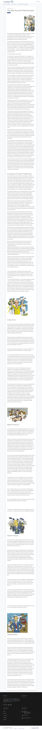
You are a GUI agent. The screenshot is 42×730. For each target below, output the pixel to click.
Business (9, 12)
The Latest (5, 715)
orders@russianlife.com (27, 717)
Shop (4, 711)
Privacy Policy (5, 728)
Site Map (10, 728)
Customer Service (21, 728)
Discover (4, 719)
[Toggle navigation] (37, 1)
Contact (4, 713)
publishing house (11, 700)
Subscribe (5, 717)
